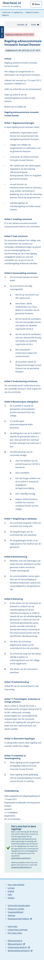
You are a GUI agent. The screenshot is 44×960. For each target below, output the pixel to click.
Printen (33, 24)
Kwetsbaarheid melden (18, 918)
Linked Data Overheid (18, 929)
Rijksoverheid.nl (15, 944)
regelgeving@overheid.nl (21, 867)
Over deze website (16, 884)
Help (10, 894)
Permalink (20, 24)
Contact (11, 888)
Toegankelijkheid (15, 912)
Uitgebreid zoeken (31, 12)
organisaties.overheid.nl (21, 858)
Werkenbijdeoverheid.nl (19, 950)
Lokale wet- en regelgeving (12, 12)
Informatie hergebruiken (19, 905)
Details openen (2, 32)
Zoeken (11, 897)
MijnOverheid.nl (15, 940)
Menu (37, 4)
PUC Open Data (15, 933)
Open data (12, 926)
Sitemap (11, 915)
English (11, 891)
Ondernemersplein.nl (17, 947)
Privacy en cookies (16, 908)
